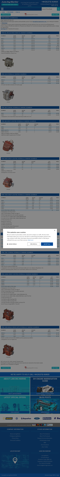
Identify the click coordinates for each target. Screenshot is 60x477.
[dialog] (30, 238)
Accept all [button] (47, 244)
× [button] (54, 230)
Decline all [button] (33, 244)
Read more (30, 240)
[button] (12, 244)
